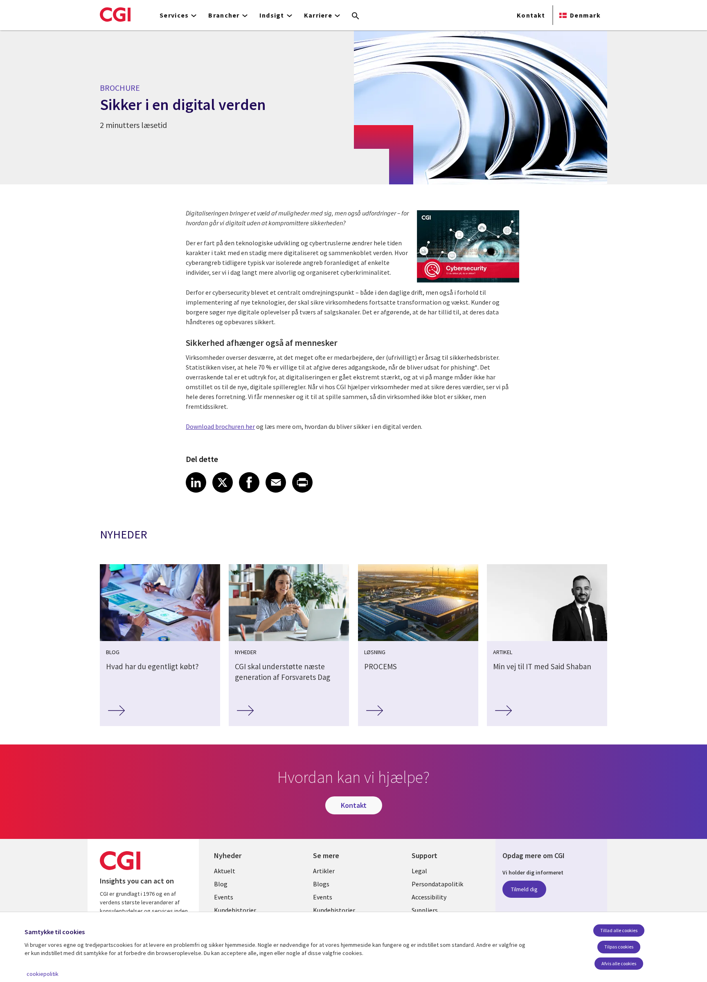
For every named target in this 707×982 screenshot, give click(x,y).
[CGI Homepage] (115, 14)
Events (223, 897)
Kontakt (531, 15)
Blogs (321, 884)
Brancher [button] (223, 15)
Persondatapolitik (437, 884)
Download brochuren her (220, 426)
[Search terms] (355, 16)
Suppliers (425, 910)
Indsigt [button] (271, 15)
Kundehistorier (235, 910)
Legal (419, 871)
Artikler (324, 871)
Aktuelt (224, 871)
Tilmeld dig (524, 889)
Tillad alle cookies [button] (618, 930)
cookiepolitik (43, 974)
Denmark (585, 15)
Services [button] (174, 15)
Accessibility (429, 897)
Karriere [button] (318, 15)
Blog (220, 884)
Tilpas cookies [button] (618, 947)
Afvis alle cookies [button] (618, 963)
